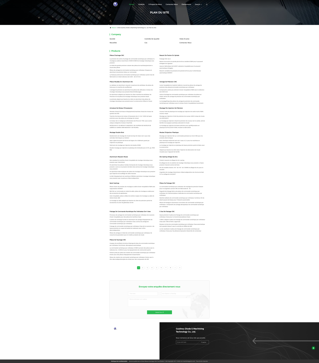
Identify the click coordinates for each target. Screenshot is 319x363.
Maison (131, 4)
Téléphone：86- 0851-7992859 (121, 333)
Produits (141, 4)
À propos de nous (155, 4)
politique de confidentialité (119, 361)
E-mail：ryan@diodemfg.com (121, 336)
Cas (146, 43)
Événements (186, 4)
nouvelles (113, 43)
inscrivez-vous (204, 342)
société (112, 39)
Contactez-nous (172, 4)
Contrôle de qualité (152, 39)
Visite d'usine (184, 39)
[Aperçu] (116, 4)
